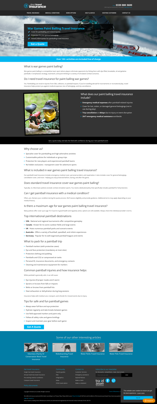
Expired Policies (80, 377)
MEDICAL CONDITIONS (52, 13)
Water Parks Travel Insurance (93, 354)
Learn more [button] (141, 393)
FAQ (57, 375)
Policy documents (31, 385)
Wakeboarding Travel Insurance (64, 355)
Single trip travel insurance (32, 372)
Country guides (60, 372)
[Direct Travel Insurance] (35, 5)
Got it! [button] (138, 398)
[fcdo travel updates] (100, 383)
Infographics (60, 377)
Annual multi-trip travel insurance (34, 375)
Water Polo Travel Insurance (121, 354)
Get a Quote (37, 44)
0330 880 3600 (122, 5)
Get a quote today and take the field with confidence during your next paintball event (78, 141)
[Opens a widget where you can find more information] (149, 401)
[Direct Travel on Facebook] (108, 381)
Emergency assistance (82, 375)
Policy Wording (76, 396)
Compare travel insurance (32, 380)
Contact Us (126, 13)
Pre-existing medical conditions (33, 377)
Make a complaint (80, 383)
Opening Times (128, 7)
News (57, 380)
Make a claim (79, 380)
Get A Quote (34, 326)
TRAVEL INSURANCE (33, 13)
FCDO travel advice (61, 383)
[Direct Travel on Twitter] (113, 381)
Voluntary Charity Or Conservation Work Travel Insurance (36, 357)
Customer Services (81, 372)
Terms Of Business (114, 391)
